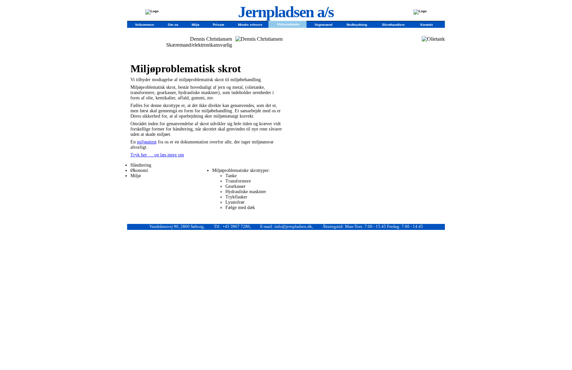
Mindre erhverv (250, 24)
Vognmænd (323, 24)
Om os (173, 24)
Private (218, 24)
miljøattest (147, 141)
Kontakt (426, 24)
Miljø (195, 24)
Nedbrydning (357, 24)
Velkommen (144, 24)
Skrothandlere (393, 24)
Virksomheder (288, 24)
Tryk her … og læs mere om (157, 154)
